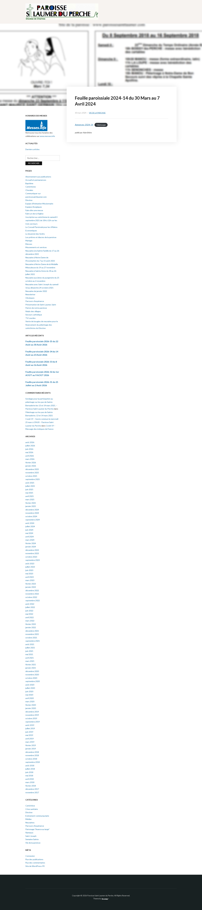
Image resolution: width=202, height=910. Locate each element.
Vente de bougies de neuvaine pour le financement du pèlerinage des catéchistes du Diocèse (41, 324)
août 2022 (29, 604)
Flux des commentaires (35, 862)
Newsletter (30, 294)
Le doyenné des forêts (35, 234)
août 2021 (29, 644)
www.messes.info (47, 136)
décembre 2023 (32, 550)
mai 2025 (29, 493)
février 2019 (30, 745)
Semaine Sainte (32, 839)
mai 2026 (29, 452)
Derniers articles (32, 149)
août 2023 (29, 563)
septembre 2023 (32, 560)
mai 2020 (29, 695)
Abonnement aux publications (38, 176)
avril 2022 (29, 617)
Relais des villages (33, 311)
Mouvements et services (36, 247)
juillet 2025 (30, 486)
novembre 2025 (32, 472)
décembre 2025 (32, 469)
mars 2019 (29, 742)
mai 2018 (29, 775)
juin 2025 (29, 489)
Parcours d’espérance (34, 301)
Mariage (28, 240)
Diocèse (28, 200)
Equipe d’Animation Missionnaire (39, 203)
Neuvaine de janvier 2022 (36, 291)
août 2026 (29, 442)
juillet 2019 (30, 728)
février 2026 (30, 462)
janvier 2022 (30, 627)
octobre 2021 (31, 637)
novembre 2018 (32, 755)
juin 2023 (29, 570)
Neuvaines (29, 822)
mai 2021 (29, 654)
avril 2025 (29, 496)
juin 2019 (29, 732)
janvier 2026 (30, 466)
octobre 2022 (31, 597)
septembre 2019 (32, 721)
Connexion (30, 856)
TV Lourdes (30, 318)
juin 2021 (29, 651)
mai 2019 (29, 735)
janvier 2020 (30, 708)
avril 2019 (29, 738)
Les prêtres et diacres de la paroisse (40, 237)
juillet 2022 (30, 607)
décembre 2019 (32, 711)
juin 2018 (29, 772)
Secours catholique (33, 314)
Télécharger (101, 125)
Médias (28, 819)
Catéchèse (30, 805)
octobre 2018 (31, 759)
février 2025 (30, 503)
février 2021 (30, 664)
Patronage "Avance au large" (37, 829)
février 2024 (30, 543)
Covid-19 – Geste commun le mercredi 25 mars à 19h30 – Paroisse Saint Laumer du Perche (41, 422)
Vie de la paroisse (97, 113)
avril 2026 (29, 456)
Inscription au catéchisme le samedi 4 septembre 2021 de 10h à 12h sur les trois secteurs (41, 220)
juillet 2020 (30, 688)
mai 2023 (29, 573)
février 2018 (30, 786)
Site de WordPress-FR (35, 866)
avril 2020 (29, 698)
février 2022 (30, 624)
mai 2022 (29, 614)
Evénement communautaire (37, 816)
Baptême (29, 183)
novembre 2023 (32, 553)
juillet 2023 (30, 567)
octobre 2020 (31, 678)
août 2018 (29, 765)
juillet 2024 (30, 526)
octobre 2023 (31, 557)
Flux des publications (34, 859)
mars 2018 (29, 782)
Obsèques (29, 298)
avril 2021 (29, 658)
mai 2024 (29, 533)
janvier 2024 (30, 546)
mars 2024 (29, 540)
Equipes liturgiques (33, 207)
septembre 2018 (32, 762)
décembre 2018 (32, 752)
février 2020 (30, 705)
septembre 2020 (32, 681)
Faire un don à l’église (34, 213)
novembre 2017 (32, 792)
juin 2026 (29, 449)
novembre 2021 (32, 634)
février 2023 (30, 584)
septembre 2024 (32, 519)
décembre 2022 (32, 590)
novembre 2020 (32, 674)
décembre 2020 (32, 671)
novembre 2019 (32, 715)
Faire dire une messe (34, 210)
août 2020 (29, 685)
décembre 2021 (32, 631)
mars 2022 (29, 620)
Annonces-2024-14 (84, 124)
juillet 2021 (30, 647)
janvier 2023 (30, 587)
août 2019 (29, 725)
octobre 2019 (31, 718)
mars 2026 (29, 459)
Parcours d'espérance (34, 826)
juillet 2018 (30, 769)
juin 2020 (29, 691)
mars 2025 (29, 499)
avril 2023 (29, 577)
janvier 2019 (30, 748)
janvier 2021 (30, 668)
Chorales (29, 190)
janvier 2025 (30, 506)
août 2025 (29, 483)
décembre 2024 (32, 509)
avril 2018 (29, 779)
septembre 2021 (32, 641)
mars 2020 (29, 701)
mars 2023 (29, 580)
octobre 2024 (31, 516)
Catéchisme (30, 187)
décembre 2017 (32, 789)
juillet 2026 (30, 445)
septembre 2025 (32, 479)
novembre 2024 (32, 513)
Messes (28, 244)
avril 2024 (29, 536)
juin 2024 (29, 530)
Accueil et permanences (35, 180)
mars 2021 (29, 661)
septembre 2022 (32, 600)
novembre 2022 (32, 594)
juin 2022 (29, 610)
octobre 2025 (31, 476)
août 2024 (29, 523)
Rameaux (29, 832)
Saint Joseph (30, 836)
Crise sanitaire (31, 809)
